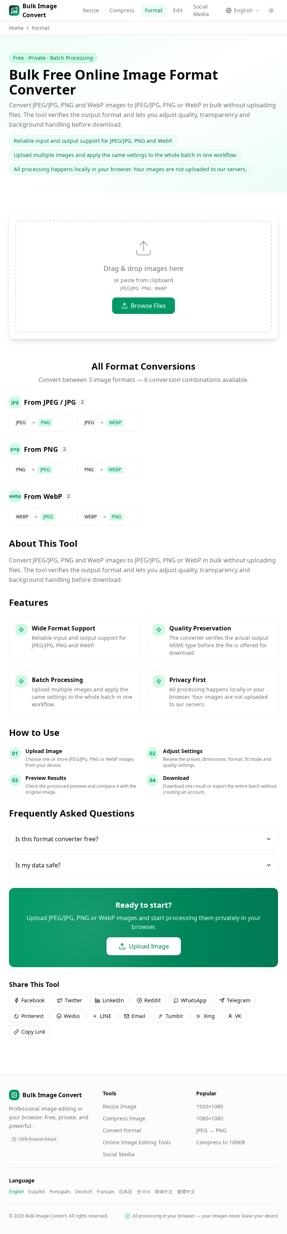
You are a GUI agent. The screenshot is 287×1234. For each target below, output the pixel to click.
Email (138, 1015)
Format (154, 10)
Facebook (32, 1000)
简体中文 (164, 1192)
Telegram (238, 1000)
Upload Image (149, 946)
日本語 (125, 1192)
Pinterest (32, 1015)
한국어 (143, 1192)
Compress (122, 10)
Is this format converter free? (56, 839)
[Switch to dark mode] (271, 10)
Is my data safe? (38, 865)
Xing (209, 1015)
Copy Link (33, 1031)
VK (238, 1015)
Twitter (73, 1000)
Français (105, 1192)
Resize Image (119, 1106)
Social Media (201, 10)
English (16, 1192)
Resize (91, 10)
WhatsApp (194, 1000)
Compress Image (124, 1118)
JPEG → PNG (211, 1130)
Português (60, 1192)
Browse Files (148, 306)
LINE (105, 1015)
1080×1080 (209, 1118)
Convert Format (122, 1130)
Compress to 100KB (220, 1142)
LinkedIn (113, 1000)
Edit (178, 10)
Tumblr (174, 1015)
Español (36, 1192)
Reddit (152, 1000)
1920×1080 (209, 1106)
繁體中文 (186, 1192)
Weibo (72, 1015)
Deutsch (83, 1192)
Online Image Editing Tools (137, 1142)
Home (16, 27)
